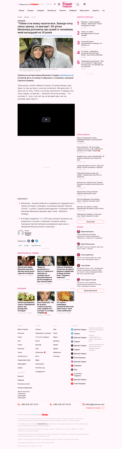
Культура (21, 348)
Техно (20, 352)
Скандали (40, 10)
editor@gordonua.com (94, 404)
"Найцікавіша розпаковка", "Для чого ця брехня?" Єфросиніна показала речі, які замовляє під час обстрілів (92, 63)
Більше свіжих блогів (90, 290)
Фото (37, 356)
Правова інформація (25, 388)
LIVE (37, 348)
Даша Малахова (36, 245)
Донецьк (56, 341)
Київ (54, 329)
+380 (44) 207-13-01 (29, 404)
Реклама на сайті (24, 384)
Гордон (20, 17)
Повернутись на (24, 4)
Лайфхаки (72, 10)
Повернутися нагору (93, 408)
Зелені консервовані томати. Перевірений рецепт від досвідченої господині (26, 307)
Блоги (80, 227)
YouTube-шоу (40, 368)
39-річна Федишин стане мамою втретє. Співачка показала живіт (88, 200)
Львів (55, 333)
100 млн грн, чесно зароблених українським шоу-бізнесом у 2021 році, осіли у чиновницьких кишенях (89, 284)
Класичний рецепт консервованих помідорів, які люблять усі (91, 43)
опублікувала (66, 75)
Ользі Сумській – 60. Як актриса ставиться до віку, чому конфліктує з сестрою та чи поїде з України (45, 308)
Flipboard (77, 366)
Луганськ (56, 356)
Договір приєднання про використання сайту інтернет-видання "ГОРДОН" (96, 347)
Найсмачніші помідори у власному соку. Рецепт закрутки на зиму (89, 215)
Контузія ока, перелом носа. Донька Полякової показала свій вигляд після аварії (90, 184)
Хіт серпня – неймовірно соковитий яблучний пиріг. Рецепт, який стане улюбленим (65, 307)
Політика (21, 333)
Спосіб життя (22, 356)
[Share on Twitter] (32, 241)
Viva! (41, 219)
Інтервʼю (31, 10)
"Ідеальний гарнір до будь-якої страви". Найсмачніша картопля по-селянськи (89, 175)
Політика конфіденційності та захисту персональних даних (96, 338)
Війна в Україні (23, 329)
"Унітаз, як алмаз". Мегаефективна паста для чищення (90, 33)
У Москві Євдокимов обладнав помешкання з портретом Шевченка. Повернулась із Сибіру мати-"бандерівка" (90, 236)
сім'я (20, 245)
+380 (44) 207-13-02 (62, 404)
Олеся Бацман (80, 358)
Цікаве (20, 368)
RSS (75, 370)
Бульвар (26, 17)
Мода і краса (84, 10)
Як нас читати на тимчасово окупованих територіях (24, 395)
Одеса (55, 337)
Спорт (20, 345)
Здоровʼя (95, 10)
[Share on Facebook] (28, 241)
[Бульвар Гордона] (67, 4)
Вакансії (20, 376)
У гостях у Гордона (42, 337)
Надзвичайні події (24, 360)
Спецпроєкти (40, 371)
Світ (19, 341)
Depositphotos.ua (42, 424)
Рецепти (63, 10)
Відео (37, 360)
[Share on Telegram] (36, 241)
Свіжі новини (83, 134)
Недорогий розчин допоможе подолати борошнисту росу (87, 192)
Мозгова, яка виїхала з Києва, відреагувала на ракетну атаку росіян (90, 207)
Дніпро (55, 348)
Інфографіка (22, 364)
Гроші (20, 337)
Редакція (21, 380)
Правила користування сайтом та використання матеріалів (96, 329)
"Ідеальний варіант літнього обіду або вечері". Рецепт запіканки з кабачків (90, 166)
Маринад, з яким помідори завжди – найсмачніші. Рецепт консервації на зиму (91, 23)
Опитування (39, 364)
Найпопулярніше (85, 17)
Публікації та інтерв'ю (43, 333)
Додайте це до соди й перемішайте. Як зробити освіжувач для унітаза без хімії (90, 158)
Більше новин (90, 221)
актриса (26, 245)
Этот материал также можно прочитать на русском (53, 36)
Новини (21, 10)
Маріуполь (57, 352)
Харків (55, 345)
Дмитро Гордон (80, 329)
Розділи (37, 325)
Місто (55, 325)
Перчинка (51, 10)
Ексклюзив (39, 352)
